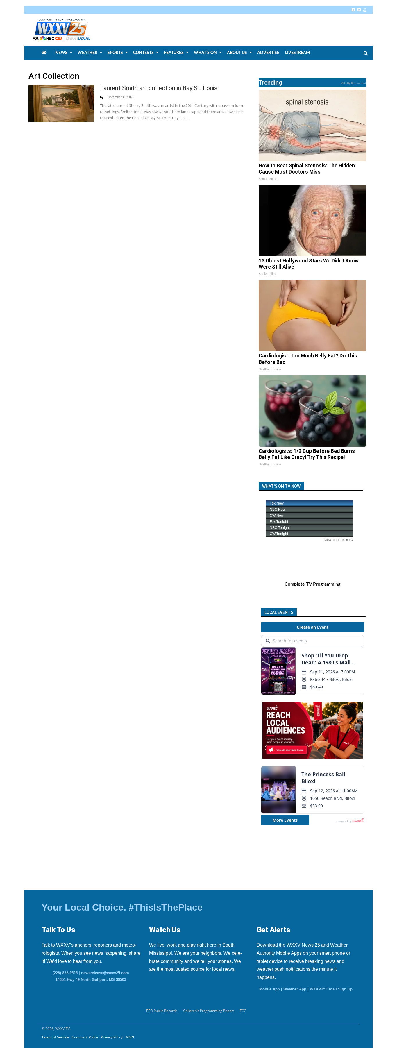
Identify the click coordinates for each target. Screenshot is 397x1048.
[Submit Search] (365, 53)
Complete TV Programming (312, 584)
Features (174, 53)
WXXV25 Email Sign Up (331, 989)
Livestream (297, 53)
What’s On (205, 53)
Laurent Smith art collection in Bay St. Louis (158, 88)
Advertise (268, 53)
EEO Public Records (161, 1010)
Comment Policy (85, 1037)
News (61, 53)
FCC (243, 1010)
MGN (130, 1037)
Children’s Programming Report (208, 1010)
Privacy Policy (112, 1037)
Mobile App (269, 989)
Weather (87, 53)
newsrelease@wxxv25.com (105, 973)
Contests (143, 53)
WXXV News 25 (68, 30)
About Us (237, 53)
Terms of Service (55, 1037)
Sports (115, 53)
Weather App (294, 989)
